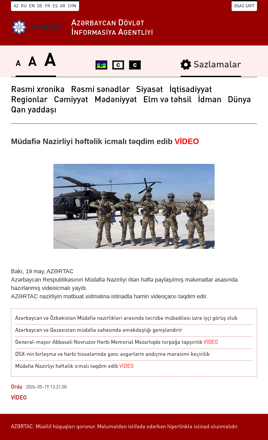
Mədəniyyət (115, 100)
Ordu (16, 387)
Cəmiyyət (71, 100)
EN (32, 6)
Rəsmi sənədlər (100, 90)
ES (55, 6)
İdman (209, 100)
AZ (16, 6)
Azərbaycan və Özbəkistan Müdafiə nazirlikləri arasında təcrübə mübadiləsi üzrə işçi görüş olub (126, 318)
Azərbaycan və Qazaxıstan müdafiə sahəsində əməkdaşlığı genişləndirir (98, 330)
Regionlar (29, 100)
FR (47, 6)
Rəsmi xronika (38, 90)
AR (62, 6)
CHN (72, 6)
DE (40, 6)
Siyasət (149, 90)
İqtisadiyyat (190, 90)
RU (24, 6)
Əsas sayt (244, 6)
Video (19, 398)
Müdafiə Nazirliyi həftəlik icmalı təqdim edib (74, 366)
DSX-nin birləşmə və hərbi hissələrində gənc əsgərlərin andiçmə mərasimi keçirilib (112, 354)
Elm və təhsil (167, 100)
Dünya (239, 100)
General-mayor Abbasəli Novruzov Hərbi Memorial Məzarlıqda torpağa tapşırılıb (116, 342)
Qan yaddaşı (33, 110)
